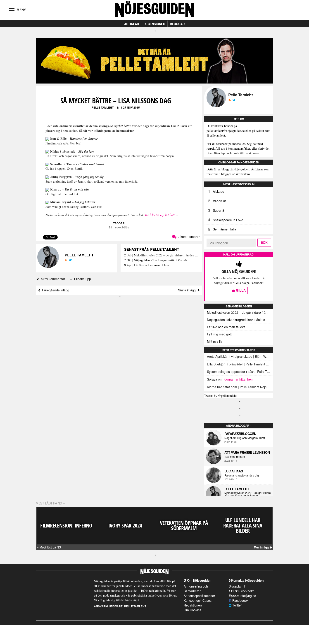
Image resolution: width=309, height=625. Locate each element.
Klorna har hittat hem (238, 379)
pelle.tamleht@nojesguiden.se (226, 130)
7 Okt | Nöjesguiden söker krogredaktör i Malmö (155, 260)
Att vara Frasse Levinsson (247, 452)
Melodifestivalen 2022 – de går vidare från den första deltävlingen (240, 312)
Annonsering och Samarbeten (196, 588)
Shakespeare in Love (228, 220)
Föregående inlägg (54, 290)
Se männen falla (224, 229)
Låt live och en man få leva (226, 327)
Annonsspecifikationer (199, 595)
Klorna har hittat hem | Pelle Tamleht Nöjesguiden (242, 387)
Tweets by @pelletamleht (220, 395)
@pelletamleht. (216, 135)
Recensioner (154, 24)
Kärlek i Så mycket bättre (161, 215)
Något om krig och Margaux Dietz (244, 438)
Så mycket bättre (119, 227)
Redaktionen (193, 605)
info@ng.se (248, 595)
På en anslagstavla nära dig (241, 475)
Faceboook (239, 600)
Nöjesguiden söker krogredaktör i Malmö (236, 319)
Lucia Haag (233, 471)
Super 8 (218, 210)
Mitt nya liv (214, 341)
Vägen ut (219, 201)
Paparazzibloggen (240, 433)
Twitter (236, 605)
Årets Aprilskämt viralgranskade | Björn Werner (240, 356)
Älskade (218, 191)
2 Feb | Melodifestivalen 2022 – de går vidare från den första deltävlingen (161, 255)
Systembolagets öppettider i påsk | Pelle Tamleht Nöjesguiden (251, 371)
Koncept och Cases (198, 600)
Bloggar (177, 24)
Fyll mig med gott (219, 334)
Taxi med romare (234, 456)
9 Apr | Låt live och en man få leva (146, 265)
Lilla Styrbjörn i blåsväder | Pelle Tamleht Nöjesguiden (245, 364)
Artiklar (131, 24)
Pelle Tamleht (103, 107)
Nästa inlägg (187, 290)
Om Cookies (192, 610)
